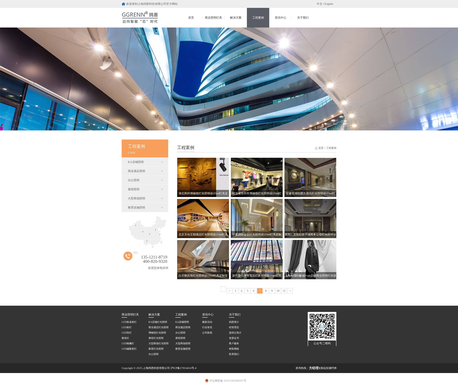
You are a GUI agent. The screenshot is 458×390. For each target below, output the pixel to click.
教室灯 (125, 338)
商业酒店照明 (145, 171)
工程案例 (258, 17)
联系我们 (234, 354)
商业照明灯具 (213, 17)
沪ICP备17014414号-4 (183, 368)
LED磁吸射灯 (129, 348)
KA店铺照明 (145, 161)
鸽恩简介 (234, 322)
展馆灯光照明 (156, 338)
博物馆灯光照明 (157, 332)
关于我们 (303, 17)
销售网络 (234, 348)
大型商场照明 (145, 198)
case (136, 149)
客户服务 (234, 343)
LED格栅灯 (128, 343)
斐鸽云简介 (235, 332)
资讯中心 (280, 17)
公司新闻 (207, 332)
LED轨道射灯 (129, 322)
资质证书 (234, 338)
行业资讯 (207, 327)
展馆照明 (145, 189)
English (329, 3)
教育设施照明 (145, 207)
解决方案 (236, 17)
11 (284, 290)
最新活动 (207, 322)
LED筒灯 (127, 332)
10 (278, 290)
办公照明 (145, 180)
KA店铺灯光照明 (157, 322)
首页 (191, 17)
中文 (319, 3)
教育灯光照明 (156, 348)
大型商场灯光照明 (158, 343)
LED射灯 (127, 327)
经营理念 (234, 327)
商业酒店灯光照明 (158, 327)
